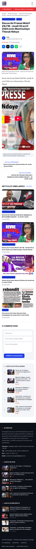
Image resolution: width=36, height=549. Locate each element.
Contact (24, 542)
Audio (19, 19)
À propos (15, 542)
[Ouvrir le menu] (32, 3)
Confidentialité (22, 546)
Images (5, 310)
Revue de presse (12, 13)
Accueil (4, 13)
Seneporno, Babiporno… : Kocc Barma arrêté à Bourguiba (23, 389)
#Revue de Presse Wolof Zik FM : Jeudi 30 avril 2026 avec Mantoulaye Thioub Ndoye (16, 154)
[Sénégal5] (4, 3)
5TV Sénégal (6, 542)
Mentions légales (8, 546)
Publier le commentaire (14, 355)
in (12, 46)
